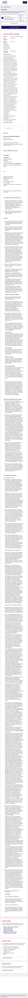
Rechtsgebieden (6, 47)
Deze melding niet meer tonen (20, 17)
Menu (24, 2)
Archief (2, 996)
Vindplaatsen (6, 113)
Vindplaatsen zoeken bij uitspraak (10, 931)
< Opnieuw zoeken (14, 23)
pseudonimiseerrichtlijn (8, 19)
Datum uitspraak (5, 39)
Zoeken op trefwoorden (7, 928)
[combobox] (14, 128)
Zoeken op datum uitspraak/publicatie (10, 926)
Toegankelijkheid (15, 995)
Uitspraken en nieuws (7, 6)
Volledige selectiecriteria (7, 957)
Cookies (11, 995)
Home (2, 6)
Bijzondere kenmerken (5, 52)
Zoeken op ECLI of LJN (8, 929)
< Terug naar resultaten (14, 27)
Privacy (8, 995)
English (2, 995)
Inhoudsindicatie (6, 54)
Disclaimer (5, 996)
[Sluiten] (25, 18)
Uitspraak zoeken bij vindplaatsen (10, 933)
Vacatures (24, 995)
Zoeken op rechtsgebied (8, 930)
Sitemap (5, 995)
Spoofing (20, 995)
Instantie (5, 36)
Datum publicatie (5, 42)
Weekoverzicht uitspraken (8, 970)
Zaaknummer (6, 44)
